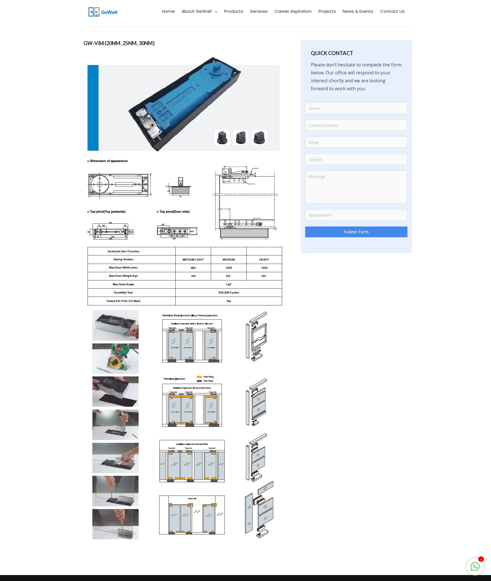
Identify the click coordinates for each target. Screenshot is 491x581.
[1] (475, 569)
